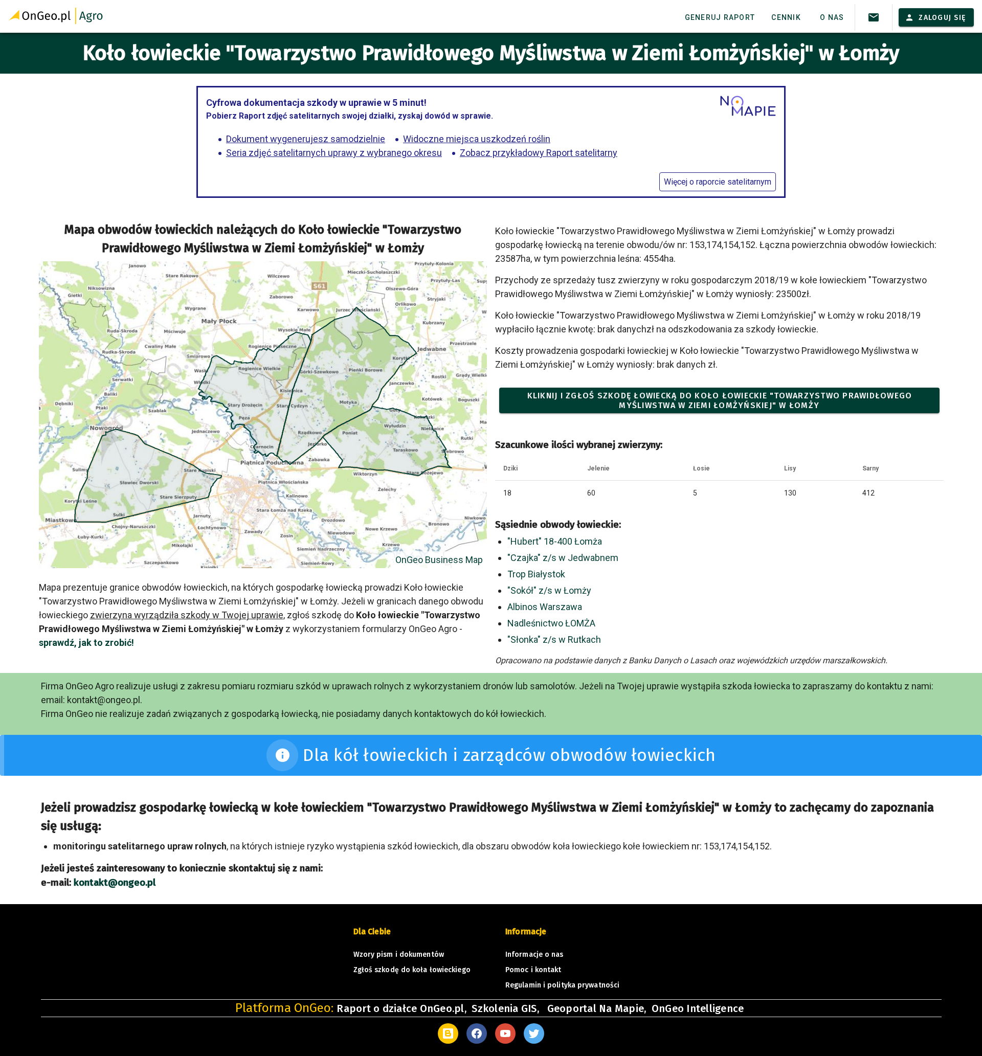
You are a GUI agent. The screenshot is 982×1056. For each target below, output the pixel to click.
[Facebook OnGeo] (476, 1033)
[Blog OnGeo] (448, 1033)
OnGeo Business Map (439, 559)
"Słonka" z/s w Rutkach (554, 639)
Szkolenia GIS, (507, 1008)
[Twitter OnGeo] (534, 1033)
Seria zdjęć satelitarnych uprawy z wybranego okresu (334, 152)
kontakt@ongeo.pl (114, 882)
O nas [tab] (832, 17)
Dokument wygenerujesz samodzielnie (305, 138)
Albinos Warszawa (544, 606)
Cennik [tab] (786, 17)
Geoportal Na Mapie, (596, 1008)
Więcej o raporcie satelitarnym (717, 182)
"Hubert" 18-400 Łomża (554, 541)
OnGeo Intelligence (698, 1008)
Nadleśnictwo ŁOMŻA (551, 623)
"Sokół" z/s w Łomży (549, 590)
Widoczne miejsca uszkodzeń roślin (476, 138)
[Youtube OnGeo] (505, 1033)
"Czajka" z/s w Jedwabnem (562, 557)
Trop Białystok (536, 574)
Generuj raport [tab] (720, 17)
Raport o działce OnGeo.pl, (401, 1008)
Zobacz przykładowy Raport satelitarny (538, 152)
